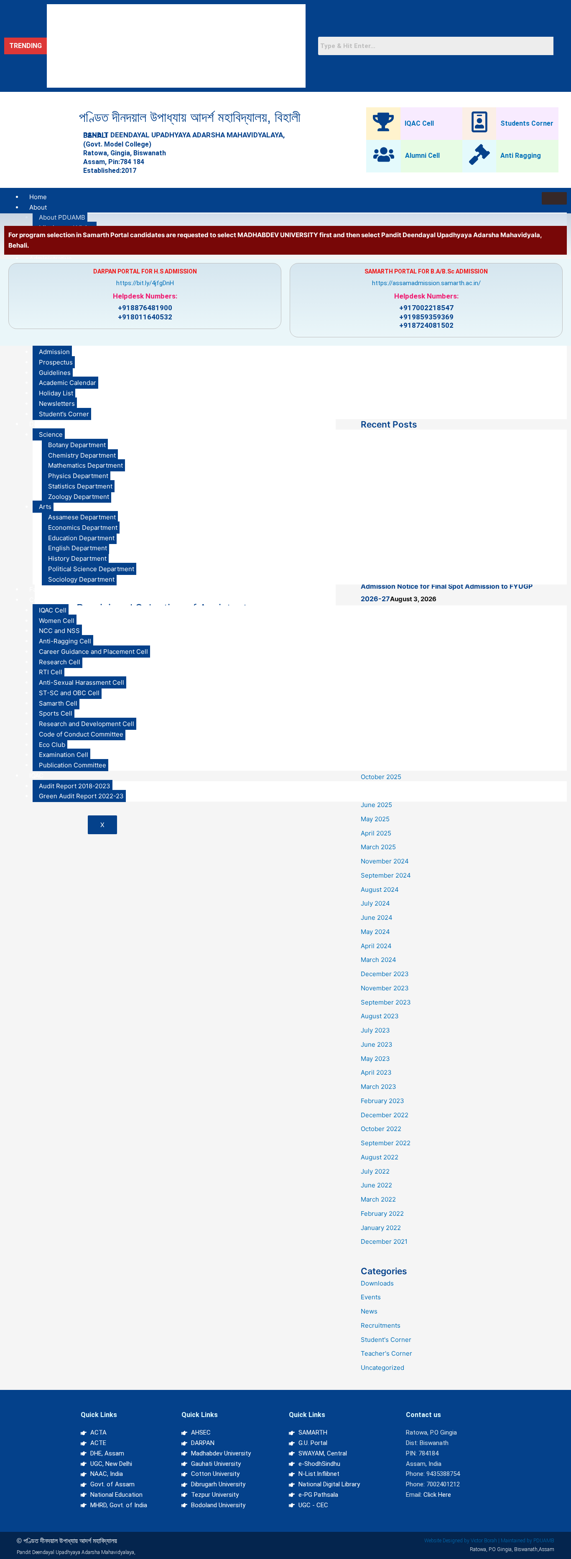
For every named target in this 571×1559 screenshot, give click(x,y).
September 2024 (386, 875)
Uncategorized (382, 1368)
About (38, 207)
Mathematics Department (85, 465)
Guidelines (55, 373)
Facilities (42, 589)
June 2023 (377, 1044)
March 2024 (378, 960)
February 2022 (382, 1213)
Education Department (81, 538)
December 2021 (384, 1241)
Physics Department (78, 476)
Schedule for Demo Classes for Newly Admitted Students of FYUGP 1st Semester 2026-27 (176, 49)
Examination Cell (63, 755)
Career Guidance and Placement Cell (93, 651)
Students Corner (526, 123)
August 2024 (380, 889)
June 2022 (376, 1185)
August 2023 (380, 1016)
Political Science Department (91, 569)
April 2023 (376, 1072)
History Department (77, 558)
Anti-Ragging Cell (65, 641)
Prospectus (56, 362)
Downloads (377, 1283)
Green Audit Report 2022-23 (81, 796)
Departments (48, 424)
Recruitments (380, 1325)
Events (371, 1297)
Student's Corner (386, 1340)
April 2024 (376, 946)
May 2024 (375, 932)
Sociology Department (81, 579)
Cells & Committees (58, 600)
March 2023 (378, 1087)
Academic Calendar (67, 383)
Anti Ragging (520, 155)
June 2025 (376, 805)
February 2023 (382, 1101)
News (369, 1311)
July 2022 (375, 1171)
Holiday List (56, 393)
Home (38, 197)
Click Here (437, 1494)
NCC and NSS (59, 631)
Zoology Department (78, 497)
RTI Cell (50, 672)
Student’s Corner (64, 414)
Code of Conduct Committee (81, 734)
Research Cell (59, 662)
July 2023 (375, 1030)
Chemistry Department (82, 455)
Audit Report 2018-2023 (74, 786)
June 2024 (377, 917)
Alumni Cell (422, 155)
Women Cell (56, 621)
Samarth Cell (58, 703)
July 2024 (375, 903)
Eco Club (52, 745)
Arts (45, 507)
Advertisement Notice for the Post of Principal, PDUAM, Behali (137, 13)
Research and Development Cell (86, 724)
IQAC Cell (419, 123)
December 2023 (385, 974)
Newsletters (57, 403)
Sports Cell (55, 713)
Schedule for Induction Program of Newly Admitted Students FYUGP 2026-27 (157, 31)
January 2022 (381, 1228)
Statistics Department (80, 486)
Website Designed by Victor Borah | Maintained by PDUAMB (489, 1541)
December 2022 (384, 1115)
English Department (77, 548)
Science (51, 434)
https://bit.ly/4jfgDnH (145, 283)
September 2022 (385, 1143)
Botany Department (77, 445)
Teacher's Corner (386, 1353)
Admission (54, 352)
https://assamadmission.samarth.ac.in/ (426, 283)
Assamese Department (82, 517)
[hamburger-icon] (554, 198)
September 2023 (386, 1002)
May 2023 (375, 1059)
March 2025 (378, 847)
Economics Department (82, 527)
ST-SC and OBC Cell (69, 693)
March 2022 (378, 1199)
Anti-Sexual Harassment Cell (81, 682)
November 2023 (385, 988)
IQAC (36, 776)
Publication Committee (72, 765)
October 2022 (381, 1129)
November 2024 (385, 861)
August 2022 (379, 1157)
